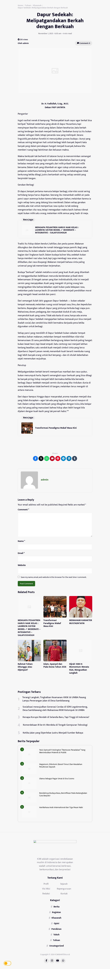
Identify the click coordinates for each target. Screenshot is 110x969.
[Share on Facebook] (35, 458)
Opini (56, 923)
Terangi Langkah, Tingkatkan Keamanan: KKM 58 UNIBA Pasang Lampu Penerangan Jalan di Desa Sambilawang (54, 699)
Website (22, 565)
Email (21, 553)
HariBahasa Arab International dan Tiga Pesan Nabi (61, 807)
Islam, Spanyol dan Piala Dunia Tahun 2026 (54, 665)
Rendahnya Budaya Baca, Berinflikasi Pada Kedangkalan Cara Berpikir (63, 794)
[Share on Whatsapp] (46, 458)
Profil (46, 884)
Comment (23, 509)
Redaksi (46, 893)
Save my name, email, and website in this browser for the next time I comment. (54, 577)
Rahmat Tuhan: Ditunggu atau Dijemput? (25, 667)
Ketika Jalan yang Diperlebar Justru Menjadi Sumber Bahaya (53, 733)
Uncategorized (56, 946)
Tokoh (56, 934)
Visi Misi (46, 889)
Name (21, 541)
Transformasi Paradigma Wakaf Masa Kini (56, 428)
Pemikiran (56, 929)
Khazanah (56, 918)
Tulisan (56, 940)
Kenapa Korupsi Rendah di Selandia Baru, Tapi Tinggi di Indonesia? (56, 717)
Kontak (64, 893)
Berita (56, 907)
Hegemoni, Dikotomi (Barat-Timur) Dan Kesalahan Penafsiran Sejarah (60, 765)
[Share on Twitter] (41, 458)
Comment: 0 (84, 43)
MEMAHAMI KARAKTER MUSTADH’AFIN (80, 621)
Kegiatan (56, 912)
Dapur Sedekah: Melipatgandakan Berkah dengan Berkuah (55, 20)
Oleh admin (23, 43)
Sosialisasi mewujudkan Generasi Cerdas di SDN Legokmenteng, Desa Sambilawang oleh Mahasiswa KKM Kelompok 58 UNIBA (55, 708)
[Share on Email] (52, 458)
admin (44, 479)
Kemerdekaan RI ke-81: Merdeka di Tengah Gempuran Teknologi (55, 725)
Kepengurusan (64, 889)
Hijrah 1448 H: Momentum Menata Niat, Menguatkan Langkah (79, 668)
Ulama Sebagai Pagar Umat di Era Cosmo (56, 778)
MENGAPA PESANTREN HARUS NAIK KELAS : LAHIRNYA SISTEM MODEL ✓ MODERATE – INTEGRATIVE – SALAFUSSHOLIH (57, 230)
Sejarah (64, 884)
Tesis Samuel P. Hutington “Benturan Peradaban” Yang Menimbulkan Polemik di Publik (62, 751)
